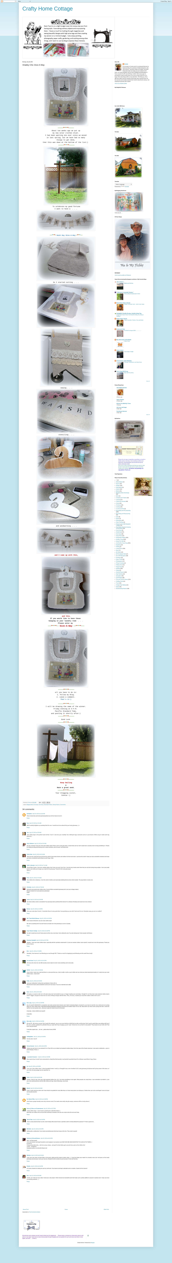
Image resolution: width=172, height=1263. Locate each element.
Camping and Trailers (121, 497)
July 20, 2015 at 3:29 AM (35, 832)
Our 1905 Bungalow (121, 555)
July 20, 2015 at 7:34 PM (35, 951)
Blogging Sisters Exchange (32, 804)
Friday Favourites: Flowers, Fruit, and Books (133, 320)
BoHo (117, 496)
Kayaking (118, 544)
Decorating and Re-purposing (123, 510)
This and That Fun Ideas (122, 579)
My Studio (118, 552)
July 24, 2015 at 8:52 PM (35, 1175)
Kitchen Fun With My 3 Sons (124, 403)
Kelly (28, 981)
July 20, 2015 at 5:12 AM (39, 854)
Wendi (28, 1088)
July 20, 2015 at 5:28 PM (44, 930)
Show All (148, 381)
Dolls (117, 516)
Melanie (29, 1155)
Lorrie (28, 899)
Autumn (118, 489)
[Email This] (42, 802)
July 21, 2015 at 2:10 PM (38, 1021)
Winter (117, 586)
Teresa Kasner (30, 1046)
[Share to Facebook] (48, 802)
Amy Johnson (30, 843)
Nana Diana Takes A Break (123, 303)
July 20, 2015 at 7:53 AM (35, 877)
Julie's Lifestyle (31, 865)
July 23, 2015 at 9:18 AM (36, 1088)
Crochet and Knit (120, 508)
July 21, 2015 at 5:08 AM (37, 970)
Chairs (117, 503)
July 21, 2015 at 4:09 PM (40, 1036)
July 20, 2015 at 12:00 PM (36, 899)
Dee (28, 1175)
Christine (29, 887)
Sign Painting (119, 574)
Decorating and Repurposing (123, 513)
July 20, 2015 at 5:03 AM (40, 843)
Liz (27, 1066)
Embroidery (119, 520)
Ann (28, 832)
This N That (29, 1119)
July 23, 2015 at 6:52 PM (37, 1129)
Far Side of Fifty (31, 1099)
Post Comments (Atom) (34, 1212)
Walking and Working (128, 283)
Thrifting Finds (119, 581)
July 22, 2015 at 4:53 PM (35, 1066)
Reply (28, 818)
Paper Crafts (119, 559)
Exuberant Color (121, 329)
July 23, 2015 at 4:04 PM (39, 1119)
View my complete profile (121, 83)
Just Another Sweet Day (122, 543)
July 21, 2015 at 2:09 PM (38, 1002)
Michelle (29, 1129)
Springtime (118, 575)
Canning (118, 499)
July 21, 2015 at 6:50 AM (36, 981)
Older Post (106, 1209)
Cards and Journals (121, 501)
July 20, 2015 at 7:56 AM (38, 887)
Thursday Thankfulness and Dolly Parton (133, 362)
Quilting (118, 568)
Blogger (92, 1242)
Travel (117, 583)
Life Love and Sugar (122, 407)
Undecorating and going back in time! (132, 293)
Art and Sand (30, 960)
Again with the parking (128, 372)
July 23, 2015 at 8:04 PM (46, 1138)
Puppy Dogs (119, 566)
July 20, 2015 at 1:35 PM (36, 909)
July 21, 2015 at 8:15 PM (41, 1046)
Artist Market (119, 487)
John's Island (120, 350)
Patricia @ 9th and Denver (33, 1138)
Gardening (118, 532)
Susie (28, 1077)
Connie (126, 64)
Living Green (119, 548)
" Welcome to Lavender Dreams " (125, 292)
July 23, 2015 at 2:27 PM (50, 1108)
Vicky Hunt (29, 854)
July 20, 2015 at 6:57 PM (42, 940)
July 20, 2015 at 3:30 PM (46, 918)
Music (117, 550)
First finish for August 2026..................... (132, 330)
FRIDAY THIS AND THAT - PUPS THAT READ (134, 304)
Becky (28, 909)
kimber (28, 970)
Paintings (118, 557)
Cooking (118, 506)
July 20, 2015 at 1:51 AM (35, 823)
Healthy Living (119, 539)
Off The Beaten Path (121, 554)
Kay (28, 823)
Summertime (63, 804)
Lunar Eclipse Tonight (128, 351)
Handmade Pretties (48, 804)
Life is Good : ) (120, 282)
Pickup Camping (120, 563)
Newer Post (25, 1209)
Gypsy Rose (119, 535)
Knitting (118, 546)
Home (66, 1209)
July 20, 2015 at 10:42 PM (40, 960)
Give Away (41, 804)
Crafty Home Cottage (47, 9)
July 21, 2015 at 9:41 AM (36, 992)
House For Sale (120, 541)
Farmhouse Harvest (122, 411)
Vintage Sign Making (121, 585)
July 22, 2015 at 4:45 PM (44, 1057)
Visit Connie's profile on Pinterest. (123, 275)
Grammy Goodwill (31, 940)
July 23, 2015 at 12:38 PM (41, 1099)
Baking (117, 491)
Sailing (117, 570)
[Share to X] (46, 802)
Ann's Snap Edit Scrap (122, 371)
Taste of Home (120, 399)
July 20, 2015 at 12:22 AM (38, 813)
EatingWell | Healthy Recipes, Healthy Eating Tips (129, 313)
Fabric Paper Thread (122, 318)
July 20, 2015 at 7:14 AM (41, 865)
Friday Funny (127, 341)
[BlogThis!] (44, 802)
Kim (28, 951)
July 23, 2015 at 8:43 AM (36, 1077)
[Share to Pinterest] (49, 802)
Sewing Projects (56, 804)
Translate (126, 186)
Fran (28, 877)
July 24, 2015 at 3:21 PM (37, 1166)
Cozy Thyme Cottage (32, 930)
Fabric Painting (119, 522)
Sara (28, 992)
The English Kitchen (122, 387)
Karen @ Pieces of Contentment (35, 1108)
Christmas (118, 505)
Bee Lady (29, 1002)
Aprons (118, 483)
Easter (117, 518)
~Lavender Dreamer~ (32, 1057)
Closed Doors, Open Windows (124, 360)
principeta (29, 813)
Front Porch (119, 530)
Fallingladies (30, 1036)
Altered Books (119, 482)
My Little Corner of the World (124, 339)
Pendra (28, 1166)
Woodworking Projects (121, 588)
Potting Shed (119, 564)
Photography (119, 561)
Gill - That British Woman (33, 918)
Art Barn (118, 485)
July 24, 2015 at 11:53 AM (37, 1155)
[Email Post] (39, 802)
